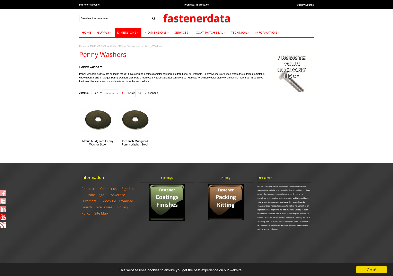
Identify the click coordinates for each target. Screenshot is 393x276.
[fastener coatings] (167, 202)
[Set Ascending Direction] (123, 93)
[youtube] (3, 216)
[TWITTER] (3, 200)
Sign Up (128, 188)
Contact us (108, 188)
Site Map (101, 213)
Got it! (371, 269)
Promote (90, 201)
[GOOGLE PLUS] (3, 224)
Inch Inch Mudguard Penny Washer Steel (135, 142)
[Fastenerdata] (196, 18)
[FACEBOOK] (3, 192)
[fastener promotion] (291, 52)
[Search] (153, 18)
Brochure (109, 201)
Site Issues (104, 207)
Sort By (98, 93)
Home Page (95, 195)
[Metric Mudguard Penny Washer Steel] (97, 119)
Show (131, 93)
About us (88, 188)
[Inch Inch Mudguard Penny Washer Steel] (134, 119)
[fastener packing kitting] (226, 202)
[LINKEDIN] (3, 208)
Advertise (118, 195)
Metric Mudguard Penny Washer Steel (97, 142)
